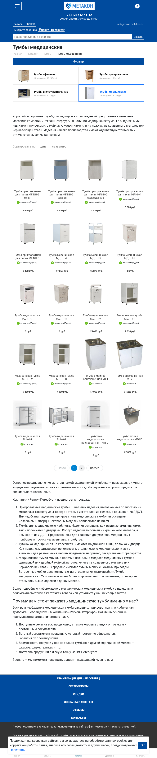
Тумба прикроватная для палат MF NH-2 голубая (61, 194)
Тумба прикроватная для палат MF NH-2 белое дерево (95, 194)
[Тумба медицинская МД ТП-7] (27, 294)
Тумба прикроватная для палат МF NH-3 (27, 256)
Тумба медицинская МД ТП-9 (95, 317)
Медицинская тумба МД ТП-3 (61, 377)
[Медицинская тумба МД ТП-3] (61, 354)
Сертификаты (78, 686)
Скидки (78, 694)
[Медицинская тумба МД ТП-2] (27, 354)
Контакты (78, 717)
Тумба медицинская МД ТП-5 (95, 256)
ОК (143, 745)
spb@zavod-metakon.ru (130, 24)
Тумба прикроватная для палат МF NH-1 (129, 193)
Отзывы (78, 709)
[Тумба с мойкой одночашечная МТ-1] (95, 354)
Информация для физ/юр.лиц (78, 678)
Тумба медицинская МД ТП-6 (129, 256)
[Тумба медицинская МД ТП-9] (95, 294)
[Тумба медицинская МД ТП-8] (61, 294)
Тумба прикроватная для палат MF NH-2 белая (27, 194)
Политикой (17, 750)
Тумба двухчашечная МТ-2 (129, 377)
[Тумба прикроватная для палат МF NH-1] (129, 170)
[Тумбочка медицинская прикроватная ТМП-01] (95, 415)
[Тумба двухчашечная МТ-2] (129, 354)
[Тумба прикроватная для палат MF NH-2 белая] (27, 170)
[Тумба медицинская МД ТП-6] (129, 233)
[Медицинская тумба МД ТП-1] (129, 294)
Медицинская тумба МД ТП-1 (129, 317)
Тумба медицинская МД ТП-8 (61, 317)
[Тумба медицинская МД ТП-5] (95, 233)
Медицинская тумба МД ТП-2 (27, 377)
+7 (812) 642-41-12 (78, 15)
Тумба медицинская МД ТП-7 (27, 317)
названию (59, 146)
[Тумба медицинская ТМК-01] (27, 415)
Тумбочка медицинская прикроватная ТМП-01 (95, 439)
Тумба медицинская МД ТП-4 (61, 256)
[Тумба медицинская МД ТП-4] (61, 233)
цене (43, 146)
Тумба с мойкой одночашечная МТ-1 (95, 377)
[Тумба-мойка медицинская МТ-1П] (129, 415)
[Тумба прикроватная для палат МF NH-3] (27, 233)
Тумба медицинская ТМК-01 (27, 438)
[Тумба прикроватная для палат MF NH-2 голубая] (61, 170)
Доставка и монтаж (78, 702)
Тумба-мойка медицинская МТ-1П (129, 438)
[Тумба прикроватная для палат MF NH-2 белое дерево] (95, 170)
